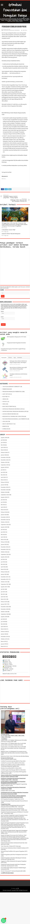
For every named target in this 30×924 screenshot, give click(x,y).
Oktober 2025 (4, 462)
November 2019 (4, 636)
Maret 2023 (3, 539)
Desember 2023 (4, 517)
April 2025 (3, 477)
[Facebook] (11, 888)
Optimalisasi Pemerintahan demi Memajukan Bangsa (15, 10)
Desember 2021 (4, 576)
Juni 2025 (3, 472)
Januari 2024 (4, 514)
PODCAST (4, 401)
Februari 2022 (4, 571)
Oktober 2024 (4, 492)
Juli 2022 (3, 559)
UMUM (4, 399)
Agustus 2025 (4, 467)
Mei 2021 (3, 594)
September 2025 (5, 464)
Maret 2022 (3, 569)
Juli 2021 (3, 589)
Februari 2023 (4, 542)
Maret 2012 (3, 646)
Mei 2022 (3, 564)
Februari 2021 (4, 601)
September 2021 (5, 584)
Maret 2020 (3, 629)
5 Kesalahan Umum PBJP (8, 229)
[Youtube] (16, 888)
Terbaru (10, 357)
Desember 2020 (4, 606)
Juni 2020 (3, 621)
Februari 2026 (4, 452)
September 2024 (5, 494)
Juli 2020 (3, 619)
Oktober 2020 (4, 611)
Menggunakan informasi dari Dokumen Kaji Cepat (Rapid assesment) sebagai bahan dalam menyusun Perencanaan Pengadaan (14, 224)
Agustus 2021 (4, 586)
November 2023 (4, 519)
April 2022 (3, 566)
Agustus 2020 (4, 616)
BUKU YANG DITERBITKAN (8, 406)
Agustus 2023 (4, 527)
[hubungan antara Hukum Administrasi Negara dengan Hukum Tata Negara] (5, 363)
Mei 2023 (3, 534)
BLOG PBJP (4, 396)
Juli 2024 (3, 499)
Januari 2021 (4, 604)
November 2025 (4, 460)
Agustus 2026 (4, 437)
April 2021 (3, 596)
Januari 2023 (4, 544)
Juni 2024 (3, 502)
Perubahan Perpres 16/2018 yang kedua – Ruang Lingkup (10, 196)
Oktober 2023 (4, 522)
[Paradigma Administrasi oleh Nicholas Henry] (5, 376)
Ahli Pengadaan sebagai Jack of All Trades (16, 336)
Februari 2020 (4, 631)
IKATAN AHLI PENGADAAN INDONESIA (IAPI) (12, 409)
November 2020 (4, 609)
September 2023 (5, 524)
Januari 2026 (4, 455)
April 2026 (3, 447)
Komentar (19, 357)
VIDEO (3, 404)
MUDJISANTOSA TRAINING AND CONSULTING (13, 416)
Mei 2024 (3, 504)
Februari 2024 (4, 512)
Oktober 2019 (4, 639)
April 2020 (3, 626)
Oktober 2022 (4, 552)
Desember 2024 (4, 487)
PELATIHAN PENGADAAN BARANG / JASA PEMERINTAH (14, 419)
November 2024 (4, 489)
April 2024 (3, 507)
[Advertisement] (15, 908)
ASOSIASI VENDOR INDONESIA (9, 414)
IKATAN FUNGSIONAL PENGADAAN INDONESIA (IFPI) (14, 411)
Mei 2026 (3, 445)
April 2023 (3, 537)
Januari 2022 (4, 574)
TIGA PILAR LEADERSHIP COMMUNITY (11, 386)
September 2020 (5, 614)
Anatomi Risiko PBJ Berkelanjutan (11, 233)
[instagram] (18, 888)
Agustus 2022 (4, 557)
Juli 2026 (3, 440)
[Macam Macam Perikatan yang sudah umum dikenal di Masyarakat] (5, 369)
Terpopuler (3, 357)
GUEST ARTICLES (6, 394)
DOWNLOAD (5, 428)
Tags (15, 357)
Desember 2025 (4, 457)
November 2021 (4, 579)
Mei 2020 (3, 624)
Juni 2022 (3, 561)
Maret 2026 (3, 450)
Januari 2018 (4, 644)
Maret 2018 (3, 641)
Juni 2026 (3, 442)
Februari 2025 (4, 482)
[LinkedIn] (14, 888)
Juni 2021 (3, 591)
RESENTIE (4, 426)
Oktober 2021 (4, 581)
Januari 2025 (4, 484)
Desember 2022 (4, 547)
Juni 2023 (3, 532)
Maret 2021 (3, 599)
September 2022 (5, 554)
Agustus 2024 (4, 497)
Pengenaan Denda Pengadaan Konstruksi (16, 342)
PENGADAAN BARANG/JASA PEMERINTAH (11, 30)
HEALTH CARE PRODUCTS (8, 423)
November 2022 (4, 549)
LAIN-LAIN (4, 421)
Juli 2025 (3, 469)
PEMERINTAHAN (6, 389)
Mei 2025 (3, 474)
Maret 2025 (3, 479)
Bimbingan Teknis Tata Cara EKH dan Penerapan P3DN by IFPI (18, 200)
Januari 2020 (4, 634)
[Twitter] (13, 888)
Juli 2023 (3, 529)
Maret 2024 (3, 509)
